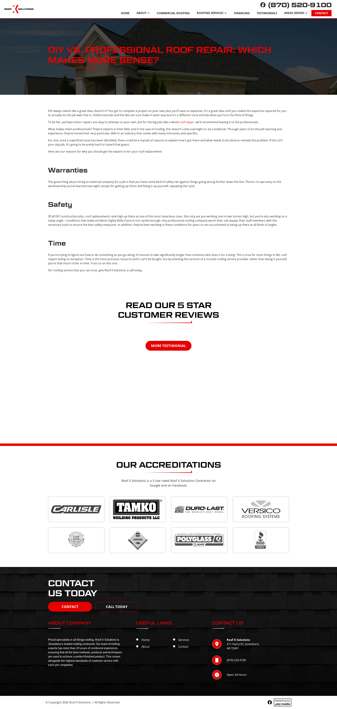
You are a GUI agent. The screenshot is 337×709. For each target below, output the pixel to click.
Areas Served (294, 13)
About (141, 13)
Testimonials (267, 13)
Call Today (116, 606)
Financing (242, 13)
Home (125, 13)
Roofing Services (210, 13)
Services (183, 640)
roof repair (187, 122)
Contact (321, 13)
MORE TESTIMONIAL (168, 345)
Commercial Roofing (173, 13)
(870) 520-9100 (300, 5)
